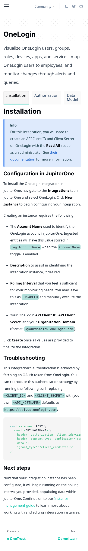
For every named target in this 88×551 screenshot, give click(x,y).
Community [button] (43, 6)
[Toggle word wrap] (68, 422)
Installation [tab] (16, 95)
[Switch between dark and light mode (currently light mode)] (66, 6)
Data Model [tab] (72, 97)
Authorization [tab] (46, 95)
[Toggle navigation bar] (6, 6)
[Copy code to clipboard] (75, 422)
